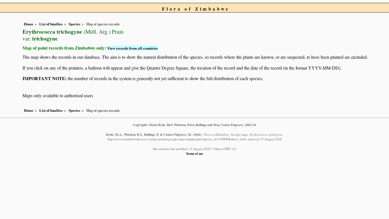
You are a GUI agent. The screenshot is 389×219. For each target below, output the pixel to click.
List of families (51, 24)
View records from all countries (132, 48)
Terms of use (194, 153)
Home (28, 24)
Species (74, 24)
